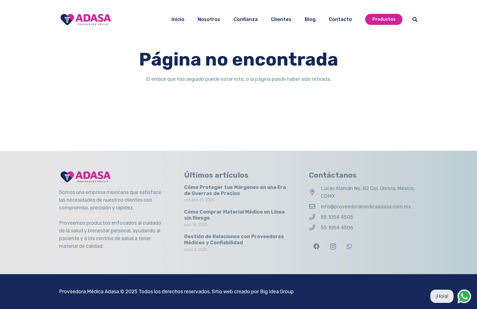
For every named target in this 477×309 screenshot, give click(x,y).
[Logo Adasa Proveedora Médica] (85, 19)
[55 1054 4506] (315, 228)
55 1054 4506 (337, 228)
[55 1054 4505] (315, 217)
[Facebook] (316, 246)
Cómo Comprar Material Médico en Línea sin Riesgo (234, 215)
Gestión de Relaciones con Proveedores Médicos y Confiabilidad (234, 239)
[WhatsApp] (349, 246)
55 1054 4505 (337, 217)
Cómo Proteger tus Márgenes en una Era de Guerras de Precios (235, 190)
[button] (414, 19)
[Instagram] (333, 246)
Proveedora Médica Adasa (89, 292)
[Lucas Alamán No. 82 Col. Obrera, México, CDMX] (315, 192)
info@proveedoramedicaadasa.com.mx (366, 207)
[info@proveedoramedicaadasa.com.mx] (315, 207)
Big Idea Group (277, 292)
